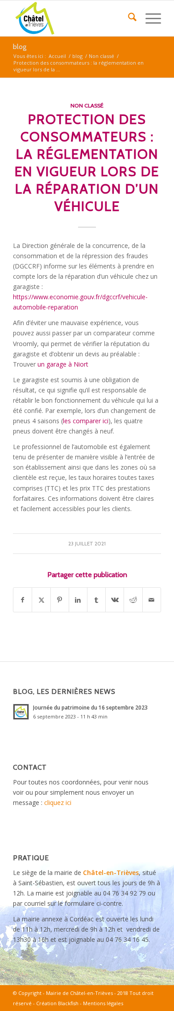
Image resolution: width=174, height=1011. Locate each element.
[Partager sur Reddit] (133, 600)
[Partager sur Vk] (115, 600)
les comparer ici (85, 421)
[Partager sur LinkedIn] (78, 600)
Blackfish (68, 1003)
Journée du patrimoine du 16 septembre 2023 (90, 707)
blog (19, 46)
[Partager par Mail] (152, 600)
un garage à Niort (62, 364)
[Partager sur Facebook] (22, 600)
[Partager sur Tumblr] (96, 600)
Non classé (87, 105)
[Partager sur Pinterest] (60, 600)
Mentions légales (103, 1003)
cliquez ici (57, 802)
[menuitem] (128, 18)
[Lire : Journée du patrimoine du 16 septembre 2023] (21, 712)
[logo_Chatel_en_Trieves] (72, 18)
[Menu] (149, 18)
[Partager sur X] (41, 600)
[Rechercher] (128, 18)
